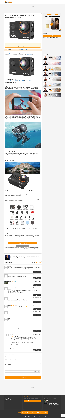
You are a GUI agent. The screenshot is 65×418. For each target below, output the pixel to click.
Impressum (16, 416)
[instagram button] (27, 412)
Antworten (38, 271)
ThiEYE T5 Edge (7, 53)
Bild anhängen (37, 371)
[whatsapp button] (32, 412)
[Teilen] (22, 246)
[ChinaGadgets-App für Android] (10, 297)
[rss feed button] (35, 412)
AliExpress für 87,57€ (13, 80)
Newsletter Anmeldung (52, 35)
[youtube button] (25, 412)
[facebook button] (22, 412)
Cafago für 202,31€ (28, 80)
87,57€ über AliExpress (25, 49)
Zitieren (34, 271)
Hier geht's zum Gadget (22, 243)
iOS (13, 46)
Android (9, 46)
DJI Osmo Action (29, 54)
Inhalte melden (21, 416)
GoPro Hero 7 (19, 155)
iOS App (39, 412)
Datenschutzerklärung (24, 373)
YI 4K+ (7, 155)
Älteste (39, 262)
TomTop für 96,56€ (21, 80)
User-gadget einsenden (33, 400)
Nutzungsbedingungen (34, 373)
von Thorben (19, 17)
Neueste (37, 262)
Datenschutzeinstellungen (47, 416)
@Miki (12, 336)
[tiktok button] (30, 412)
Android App (45, 412)
